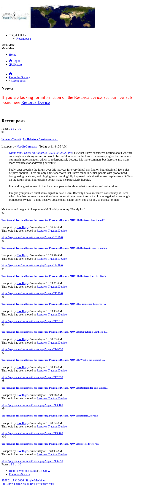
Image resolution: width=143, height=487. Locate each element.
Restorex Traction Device (52, 230)
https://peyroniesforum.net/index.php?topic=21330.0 (32, 433)
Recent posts (23, 38)
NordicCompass (27, 146)
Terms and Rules (26, 470)
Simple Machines (35, 480)
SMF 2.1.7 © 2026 (12, 480)
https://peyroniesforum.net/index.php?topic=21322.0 (32, 461)
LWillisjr (22, 227)
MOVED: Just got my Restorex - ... (88, 303)
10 (19, 128)
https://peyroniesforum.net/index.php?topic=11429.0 (32, 265)
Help (12, 470)
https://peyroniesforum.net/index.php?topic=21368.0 (32, 405)
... (16, 128)
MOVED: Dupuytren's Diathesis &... (88, 331)
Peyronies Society (19, 474)
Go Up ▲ (44, 470)
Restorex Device (35, 102)
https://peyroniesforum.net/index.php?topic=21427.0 (32, 349)
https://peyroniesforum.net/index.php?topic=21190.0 (32, 293)
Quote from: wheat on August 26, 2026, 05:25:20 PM (40, 152)
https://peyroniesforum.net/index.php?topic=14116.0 (32, 237)
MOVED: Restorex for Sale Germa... (89, 387)
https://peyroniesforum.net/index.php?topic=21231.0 (32, 321)
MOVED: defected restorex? (84, 443)
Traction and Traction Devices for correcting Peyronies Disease (34, 220)
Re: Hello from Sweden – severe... (40, 139)
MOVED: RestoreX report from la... (88, 247)
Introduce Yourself (11, 139)
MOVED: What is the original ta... (87, 359)
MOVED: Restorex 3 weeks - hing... (88, 276)
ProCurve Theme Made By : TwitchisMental (27, 483)
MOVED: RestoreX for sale (84, 415)
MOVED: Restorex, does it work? (87, 220)
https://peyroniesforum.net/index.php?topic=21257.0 (32, 377)
